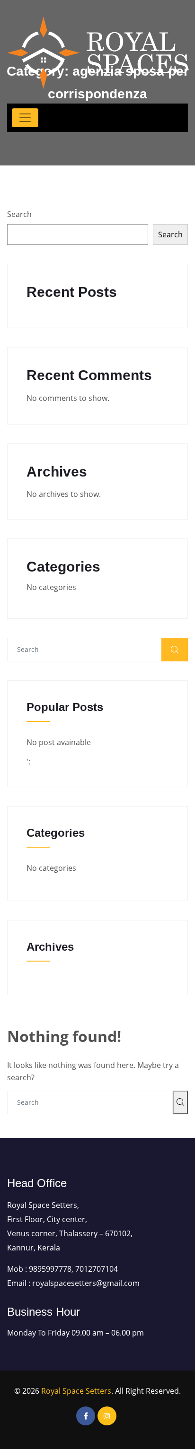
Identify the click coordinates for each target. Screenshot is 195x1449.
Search (19, 214)
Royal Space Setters (76, 1391)
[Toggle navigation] (25, 117)
